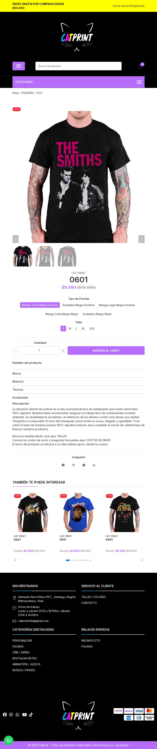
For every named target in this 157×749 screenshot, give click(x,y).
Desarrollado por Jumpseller (110, 745)
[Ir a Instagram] (11, 714)
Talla (78, 322)
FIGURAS (18, 646)
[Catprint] (77, 38)
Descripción (20, 403)
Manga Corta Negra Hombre (40, 305)
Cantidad (40, 342)
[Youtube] (24, 714)
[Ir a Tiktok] (31, 714)
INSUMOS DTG (90, 640)
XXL (92, 328)
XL (83, 328)
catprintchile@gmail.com (33, 620)
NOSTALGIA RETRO (24, 658)
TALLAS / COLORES (93, 597)
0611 (63, 539)
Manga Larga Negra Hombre (117, 305)
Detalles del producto (27, 362)
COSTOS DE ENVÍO (98, 440)
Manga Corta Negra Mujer (61, 314)
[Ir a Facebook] (5, 714)
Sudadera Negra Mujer (97, 314)
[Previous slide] (15, 239)
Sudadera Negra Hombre (78, 305)
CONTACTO (89, 602)
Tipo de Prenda (78, 298)
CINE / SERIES (21, 652)
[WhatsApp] (17, 714)
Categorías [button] (24, 82)
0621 (17, 539)
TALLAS (62, 436)
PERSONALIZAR (22, 640)
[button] (15, 560)
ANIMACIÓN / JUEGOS (26, 664)
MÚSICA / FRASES (23, 670)
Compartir (78, 457)
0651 (109, 539)
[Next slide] (141, 239)
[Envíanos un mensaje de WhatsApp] (8, 740)
